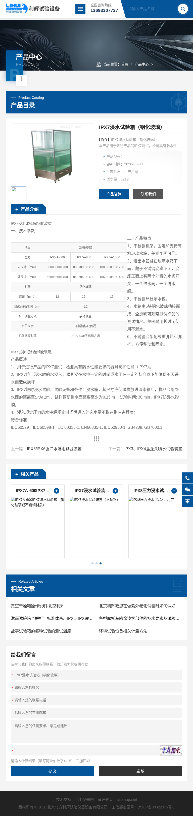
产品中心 (142, 64)
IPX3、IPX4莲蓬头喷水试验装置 (153, 449)
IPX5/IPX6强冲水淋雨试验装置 (54, 449)
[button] (92, 563)
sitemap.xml (127, 799)
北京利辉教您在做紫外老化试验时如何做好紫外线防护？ (140, 606)
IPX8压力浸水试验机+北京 (155, 490)
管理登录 (105, 799)
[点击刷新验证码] (171, 750)
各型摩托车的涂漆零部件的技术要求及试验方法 (140, 618)
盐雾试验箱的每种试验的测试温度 (41, 631)
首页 (124, 64)
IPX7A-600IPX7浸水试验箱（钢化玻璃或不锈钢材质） (38, 490)
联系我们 (148, 194)
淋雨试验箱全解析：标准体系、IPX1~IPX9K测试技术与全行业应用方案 (52, 618)
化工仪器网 (84, 799)
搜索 (183, 9)
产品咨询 (114, 194)
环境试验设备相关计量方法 (123, 631)
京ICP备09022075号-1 (156, 807)
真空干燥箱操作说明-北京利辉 (37, 606)
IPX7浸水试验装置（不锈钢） (96, 490)
